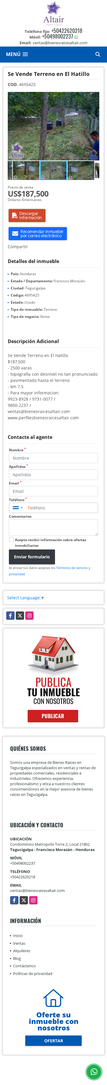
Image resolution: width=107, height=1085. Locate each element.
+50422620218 (66, 30)
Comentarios (20, 516)
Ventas (19, 943)
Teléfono (18, 499)
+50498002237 (57, 36)
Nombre (17, 450)
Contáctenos (24, 965)
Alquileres (21, 950)
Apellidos (18, 466)
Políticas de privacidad (32, 973)
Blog (17, 958)
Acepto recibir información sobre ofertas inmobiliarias (50, 542)
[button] (94, 97)
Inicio (18, 935)
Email (15, 483)
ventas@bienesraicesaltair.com (37, 890)
